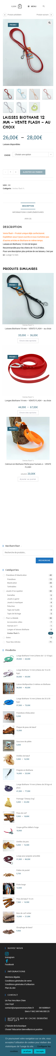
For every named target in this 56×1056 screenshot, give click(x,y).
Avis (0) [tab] (28, 219)
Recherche (44, 560)
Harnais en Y (12, 626)
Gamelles (11, 595)
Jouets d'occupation (14, 591)
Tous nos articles (13, 642)
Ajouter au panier (33, 172)
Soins (8, 637)
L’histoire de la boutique (15, 1026)
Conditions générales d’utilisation (19, 984)
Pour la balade (12, 618)
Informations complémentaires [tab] (28, 212)
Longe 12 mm (12, 255)
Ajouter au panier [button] (28, 479)
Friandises (11, 579)
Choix (7, 155)
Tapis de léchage (14, 614)
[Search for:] (44, 6)
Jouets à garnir (13, 599)
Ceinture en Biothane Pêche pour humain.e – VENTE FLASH (28, 465)
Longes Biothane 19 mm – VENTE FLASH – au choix (28, 400)
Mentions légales (12, 977)
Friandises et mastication (16, 575)
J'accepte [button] (40, 1051)
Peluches (11, 606)
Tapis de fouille (13, 610)
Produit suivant (43, 15)
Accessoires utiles (14, 622)
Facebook (9, 964)
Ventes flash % (18, 188)
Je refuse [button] (27, 1051)
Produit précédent (14, 15)
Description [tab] (28, 206)
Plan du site (10, 988)
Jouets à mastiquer (15, 602)
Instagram (9, 957)
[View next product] (51, 15)
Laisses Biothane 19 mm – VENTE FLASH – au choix (28, 328)
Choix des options (28, 341)
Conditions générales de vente (18, 981)
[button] (49, 22)
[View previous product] (5, 15)
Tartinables (11, 587)
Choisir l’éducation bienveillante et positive (23, 1029)
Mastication (12, 583)
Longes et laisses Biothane (18, 629)
